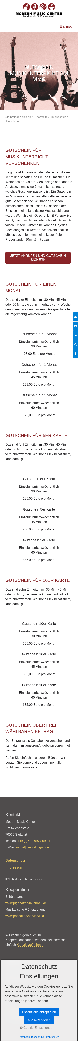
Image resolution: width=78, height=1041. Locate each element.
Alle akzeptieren (39, 1020)
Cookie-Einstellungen (38, 1027)
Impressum (52, 1036)
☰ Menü (66, 26)
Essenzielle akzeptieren (39, 1012)
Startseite (42, 116)
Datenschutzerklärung (31, 1036)
